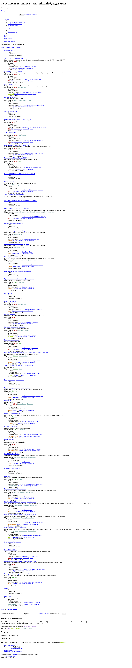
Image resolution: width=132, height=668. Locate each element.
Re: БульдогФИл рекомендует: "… (32, 190)
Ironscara (10, 362)
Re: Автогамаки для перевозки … (32, 582)
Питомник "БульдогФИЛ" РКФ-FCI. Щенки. (18, 119)
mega (22, 247)
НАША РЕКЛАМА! (10, 550)
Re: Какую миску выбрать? (30, 322)
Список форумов (9, 645)
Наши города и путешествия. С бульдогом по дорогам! (21, 514)
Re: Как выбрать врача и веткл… (32, 373)
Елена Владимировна (36, 212)
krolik (9, 311)
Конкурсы (7, 476)
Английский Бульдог (10, 111)
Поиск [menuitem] (10, 28)
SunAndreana (12, 524)
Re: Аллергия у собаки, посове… (32, 309)
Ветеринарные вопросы (11, 340)
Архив (6, 588)
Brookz (10, 288)
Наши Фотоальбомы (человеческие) (15, 489)
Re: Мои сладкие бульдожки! (30, 239)
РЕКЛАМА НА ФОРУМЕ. (30, 556)
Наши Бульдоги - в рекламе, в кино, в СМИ (17, 145)
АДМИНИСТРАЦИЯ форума (13, 71)
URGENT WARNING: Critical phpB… (33, 569)
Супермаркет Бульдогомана (12, 542)
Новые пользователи (17, 628)
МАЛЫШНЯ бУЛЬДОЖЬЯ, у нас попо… (34, 127)
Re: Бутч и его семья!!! (28, 497)
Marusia (10, 463)
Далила (20, 100)
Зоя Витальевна (49, 212)
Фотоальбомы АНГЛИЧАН (12, 132)
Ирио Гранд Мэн (27, 252)
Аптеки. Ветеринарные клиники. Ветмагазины (18, 365)
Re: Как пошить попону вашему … (32, 396)
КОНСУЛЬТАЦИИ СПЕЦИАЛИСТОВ (16, 209)
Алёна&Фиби (32, 531)
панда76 (10, 537)
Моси (15, 100)
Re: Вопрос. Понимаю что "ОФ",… (32, 602)
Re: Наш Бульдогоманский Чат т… (32, 153)
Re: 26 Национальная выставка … (32, 167)
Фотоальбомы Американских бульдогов (16, 244)
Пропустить (4, 11)
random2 (10, 397)
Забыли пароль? (43, 613)
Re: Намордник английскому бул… (32, 434)
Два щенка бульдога (28, 287)
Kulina (10, 240)
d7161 (9, 583)
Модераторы (16, 185)
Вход (2, 609)
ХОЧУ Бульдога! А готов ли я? (13, 58)
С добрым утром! (27, 510)
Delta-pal (10, 423)
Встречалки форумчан (11, 97)
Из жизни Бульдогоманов (12, 468)
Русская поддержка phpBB (9, 656)
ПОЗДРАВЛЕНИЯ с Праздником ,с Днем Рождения (20, 502)
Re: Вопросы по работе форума (31, 79)
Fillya (15, 61)
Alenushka (24, 234)
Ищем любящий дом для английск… (33, 92)
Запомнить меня (54, 613)
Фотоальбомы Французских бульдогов (16, 231)
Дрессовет (22, 282)
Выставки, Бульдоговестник (13, 413)
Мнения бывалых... (10, 314)
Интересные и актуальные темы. (14, 380)
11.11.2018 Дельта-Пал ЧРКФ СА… (32, 421)
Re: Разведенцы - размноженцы (31, 449)
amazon (10, 266)
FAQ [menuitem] (5, 35)
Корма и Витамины (10, 301)
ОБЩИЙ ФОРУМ (9, 50)
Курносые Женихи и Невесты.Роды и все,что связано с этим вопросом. (26, 352)
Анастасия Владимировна (21, 212)
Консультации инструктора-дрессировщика (17, 271)
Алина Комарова (13, 436)
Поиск (21, 14)
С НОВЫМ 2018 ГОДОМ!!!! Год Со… (33, 105)
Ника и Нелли (21, 135)
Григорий (11, 94)
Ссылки (6, 19)
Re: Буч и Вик (26, 462)
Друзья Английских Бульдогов (13, 223)
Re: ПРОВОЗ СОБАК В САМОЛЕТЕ (33, 523)
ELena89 (10, 336)
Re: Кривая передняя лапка (30, 348)
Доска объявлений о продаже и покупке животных (20, 561)
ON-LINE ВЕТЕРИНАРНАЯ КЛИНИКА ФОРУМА (20, 201)
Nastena (10, 498)
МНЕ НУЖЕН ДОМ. (10, 84)
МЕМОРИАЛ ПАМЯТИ (11, 454)
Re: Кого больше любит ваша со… (32, 484)
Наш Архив (7, 596)
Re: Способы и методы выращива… (33, 361)
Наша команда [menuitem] (12, 32)
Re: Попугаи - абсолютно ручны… (32, 265)
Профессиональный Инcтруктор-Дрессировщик (19, 279)
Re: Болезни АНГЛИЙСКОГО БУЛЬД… (34, 217)
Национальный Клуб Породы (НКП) (15, 158)
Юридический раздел (10, 426)
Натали (19, 61)
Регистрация (12, 609)
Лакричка (11, 375)
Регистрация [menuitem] (8, 38)
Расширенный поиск (30, 14)
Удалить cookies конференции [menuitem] (13, 648)
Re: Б (23, 409)
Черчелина (16, 234)
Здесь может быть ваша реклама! (14, 194)
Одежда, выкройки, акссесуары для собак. (17, 388)
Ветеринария (8, 293)
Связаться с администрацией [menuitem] (13, 651)
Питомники (15, 163)
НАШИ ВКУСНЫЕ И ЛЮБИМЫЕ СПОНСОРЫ (19, 174)
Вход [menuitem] (5, 37)
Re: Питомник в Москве (29, 66)
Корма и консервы (10, 182)
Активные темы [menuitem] (13, 25)
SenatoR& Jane (21, 87)
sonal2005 (63, 642)
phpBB (15, 654)
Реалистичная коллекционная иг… (32, 535)
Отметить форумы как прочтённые (11, 47)
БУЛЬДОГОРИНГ (9, 439)
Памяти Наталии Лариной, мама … (32, 140)
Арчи (9, 253)
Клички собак (8, 400)
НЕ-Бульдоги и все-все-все (12, 257)
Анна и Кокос (27, 100)
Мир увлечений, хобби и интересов (15, 527)
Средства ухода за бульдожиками (14, 327)
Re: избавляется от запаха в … (31, 335)
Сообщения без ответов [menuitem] (15, 24)
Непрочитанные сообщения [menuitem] (16, 22)
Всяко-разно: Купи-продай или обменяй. (16, 574)
